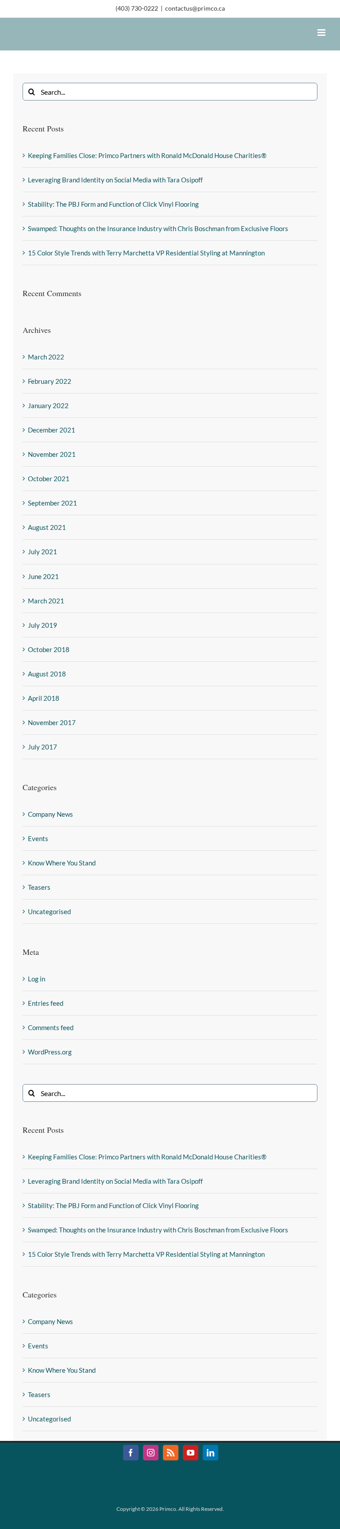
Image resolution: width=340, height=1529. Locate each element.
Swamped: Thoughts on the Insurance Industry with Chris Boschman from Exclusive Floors (158, 228)
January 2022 (48, 405)
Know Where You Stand (62, 863)
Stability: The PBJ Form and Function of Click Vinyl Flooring (113, 204)
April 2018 (43, 698)
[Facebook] (131, 1452)
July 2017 (42, 747)
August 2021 (47, 527)
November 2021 (52, 454)
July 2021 (42, 552)
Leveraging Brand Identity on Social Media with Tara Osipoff (115, 180)
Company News (50, 814)
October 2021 (49, 479)
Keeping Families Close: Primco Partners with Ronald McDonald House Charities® (147, 155)
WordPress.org (50, 1052)
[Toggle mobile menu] (322, 32)
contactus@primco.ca (195, 8)
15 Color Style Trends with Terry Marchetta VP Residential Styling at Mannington (146, 253)
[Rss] (170, 1452)
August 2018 (47, 674)
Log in (36, 979)
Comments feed (50, 1027)
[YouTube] (190, 1452)
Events (38, 838)
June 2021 (43, 576)
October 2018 (49, 649)
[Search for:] (170, 91)
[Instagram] (150, 1452)
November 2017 (52, 722)
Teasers (39, 887)
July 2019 (42, 625)
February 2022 (49, 381)
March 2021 (46, 601)
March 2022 (46, 357)
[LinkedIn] (210, 1452)
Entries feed (45, 1003)
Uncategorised (49, 911)
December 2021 (51, 430)
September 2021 (52, 503)
